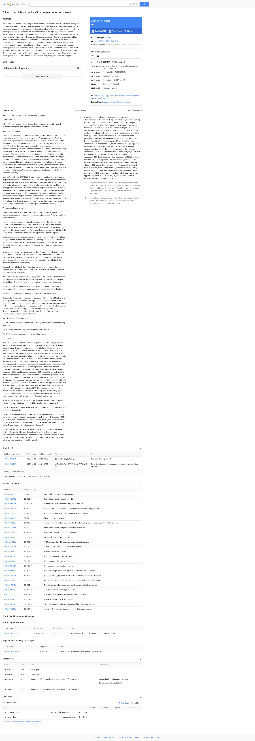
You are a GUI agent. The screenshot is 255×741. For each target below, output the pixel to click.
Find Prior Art (116, 31)
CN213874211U (10, 595)
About (97, 737)
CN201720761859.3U (12, 633)
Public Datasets (125, 737)
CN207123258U (10, 513)
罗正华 (101, 41)
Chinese (108, 38)
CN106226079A (10, 509)
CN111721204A (10, 459)
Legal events (109, 96)
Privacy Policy (148, 737)
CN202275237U (10, 580)
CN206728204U (10, 590)
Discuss (127, 102)
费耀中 (117, 41)
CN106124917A (10, 547)
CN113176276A (10, 464)
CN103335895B (10, 494)
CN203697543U (10, 585)
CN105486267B (10, 523)
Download (124, 703)
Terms (137, 737)
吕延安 (107, 41)
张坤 (112, 41)
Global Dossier (117, 102)
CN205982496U (10, 599)
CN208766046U (10, 518)
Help (158, 737)
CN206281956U (10, 542)
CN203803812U (10, 499)
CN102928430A (10, 566)
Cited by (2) (99, 96)
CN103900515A (10, 504)
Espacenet (106, 102)
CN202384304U (10, 561)
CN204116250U (10, 609)
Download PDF (100, 31)
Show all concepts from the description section (22, 722)
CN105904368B (10, 556)
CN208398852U (10, 571)
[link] (12, 712)
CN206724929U (10, 537)
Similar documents (122, 96)
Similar (129, 31)
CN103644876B (10, 575)
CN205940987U (10, 604)
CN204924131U (10, 532)
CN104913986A (10, 528)
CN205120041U (10, 552)
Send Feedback (109, 737)
